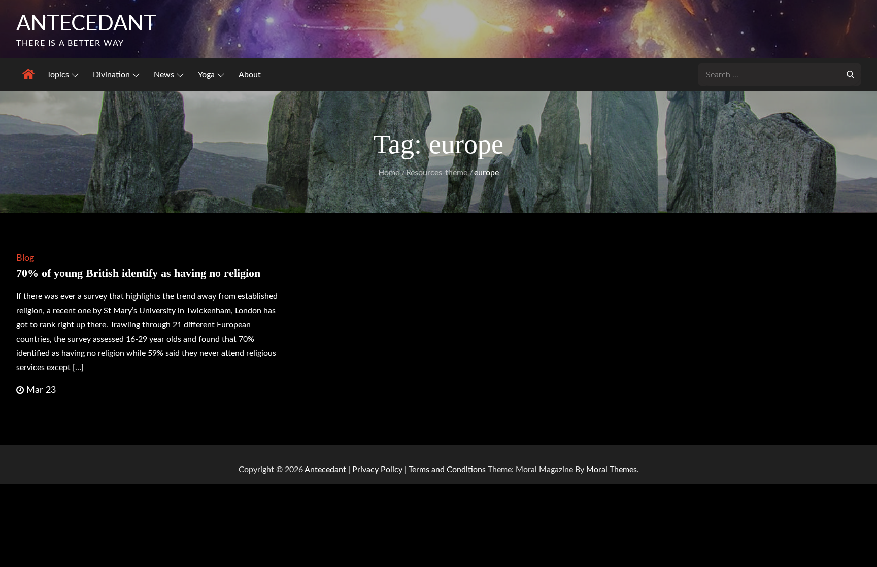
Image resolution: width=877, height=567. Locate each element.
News (164, 75)
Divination (111, 75)
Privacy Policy (377, 469)
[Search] (850, 73)
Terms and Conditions (448, 469)
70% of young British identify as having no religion (138, 272)
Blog (25, 258)
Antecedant (86, 24)
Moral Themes (611, 469)
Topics (58, 75)
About (250, 75)
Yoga (206, 75)
